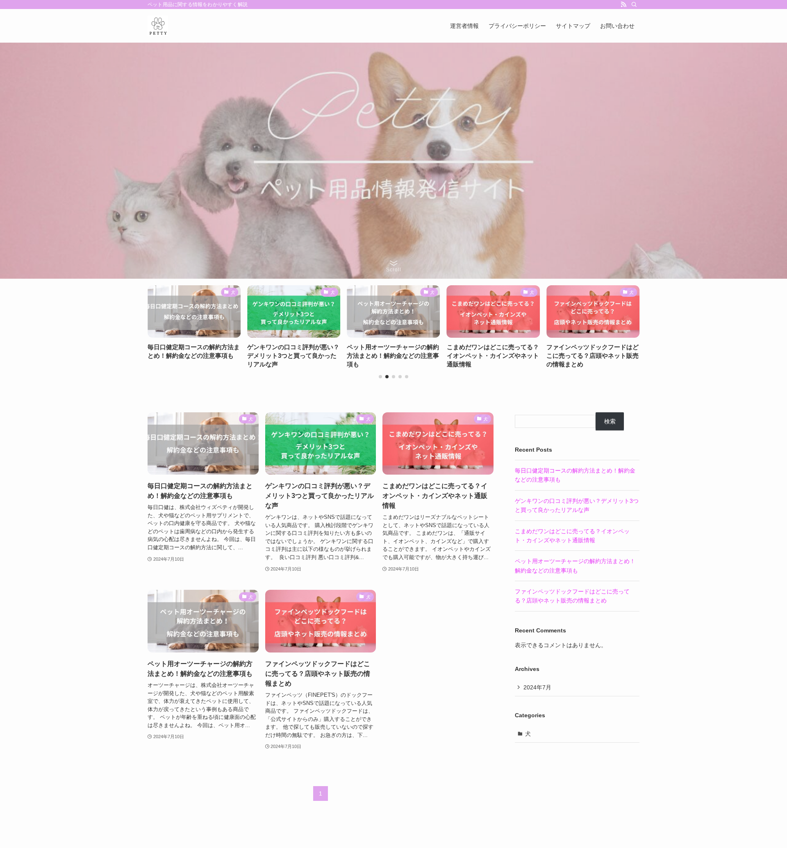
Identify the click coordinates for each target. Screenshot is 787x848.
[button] (380, 376)
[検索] (634, 4)
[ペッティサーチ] (158, 26)
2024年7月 (537, 687)
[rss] (623, 4)
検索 (610, 421)
